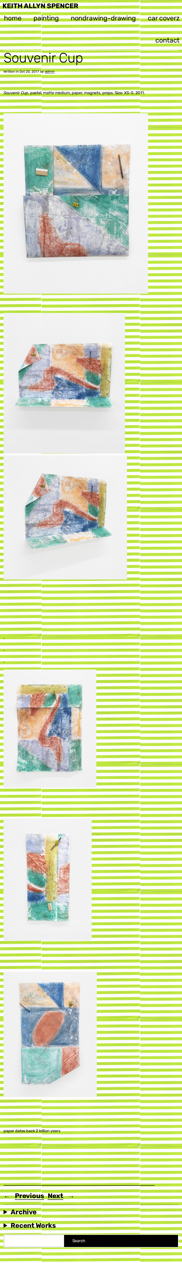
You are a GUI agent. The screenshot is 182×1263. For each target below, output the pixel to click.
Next (55, 1196)
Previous (29, 1196)
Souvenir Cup (43, 58)
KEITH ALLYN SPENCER (40, 6)
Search (78, 1240)
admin (49, 72)
